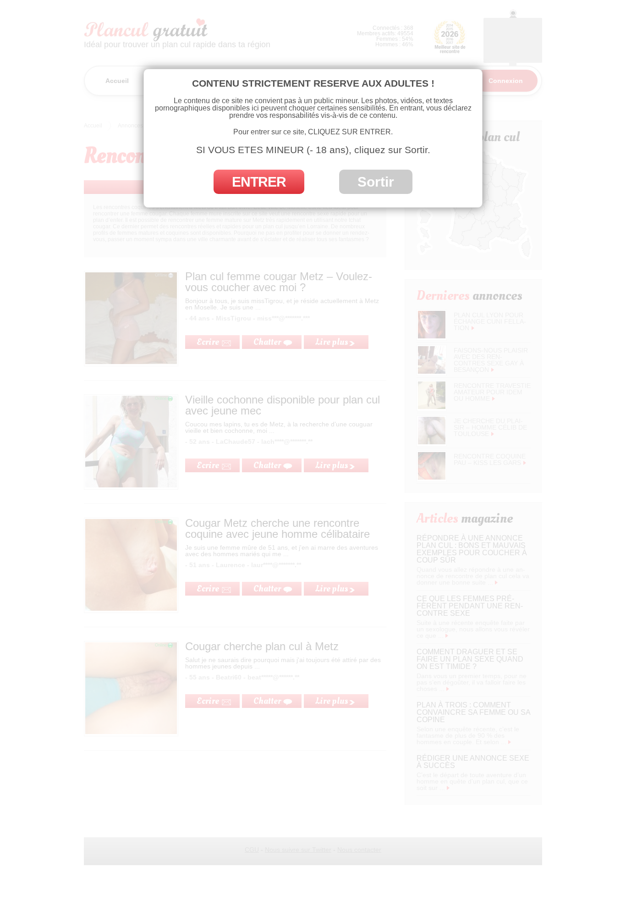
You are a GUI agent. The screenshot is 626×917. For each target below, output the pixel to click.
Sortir (375, 181)
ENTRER (259, 181)
